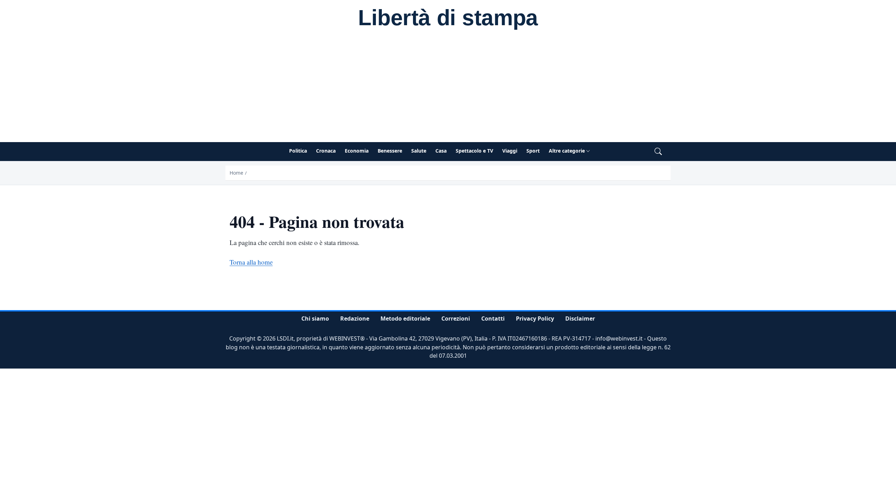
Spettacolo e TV (474, 150)
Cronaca (326, 150)
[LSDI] (448, 19)
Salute (418, 150)
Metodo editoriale (405, 318)
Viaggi (509, 150)
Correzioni (455, 318)
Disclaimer (580, 318)
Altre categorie (567, 150)
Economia (357, 150)
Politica (298, 150)
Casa (441, 150)
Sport (533, 150)
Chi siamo (315, 318)
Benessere (390, 150)
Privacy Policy (535, 318)
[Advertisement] (448, 90)
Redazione (354, 318)
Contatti (493, 318)
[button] (658, 152)
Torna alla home (251, 262)
